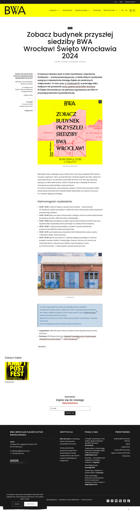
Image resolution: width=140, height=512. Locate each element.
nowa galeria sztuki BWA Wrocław (78, 86)
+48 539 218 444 (18, 453)
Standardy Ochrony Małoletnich (69, 500)
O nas (115, 2)
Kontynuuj (31, 504)
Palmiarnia (126, 456)
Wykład (82, 62)
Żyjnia (128, 444)
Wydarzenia (74, 62)
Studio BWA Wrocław (122, 450)
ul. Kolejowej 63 (72, 83)
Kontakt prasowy (86, 500)
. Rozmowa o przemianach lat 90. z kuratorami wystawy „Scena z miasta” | (95, 480)
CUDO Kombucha (70, 339)
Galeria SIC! (125, 447)
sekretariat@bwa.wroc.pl (20, 451)
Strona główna (61, 62)
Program (53, 10)
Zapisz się (70, 413)
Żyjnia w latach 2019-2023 (120, 453)
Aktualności (67, 10)
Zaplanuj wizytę (81, 10)
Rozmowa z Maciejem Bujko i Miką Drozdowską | (95, 451)
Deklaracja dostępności (49, 500)
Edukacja (97, 10)
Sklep (121, 1)
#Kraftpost (42, 346)
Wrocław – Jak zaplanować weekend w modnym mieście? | (95, 460)
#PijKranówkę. (90, 312)
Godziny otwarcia (130, 2)
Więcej (17, 504)
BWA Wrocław (109, 10)
